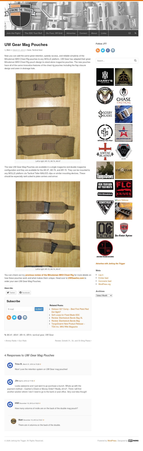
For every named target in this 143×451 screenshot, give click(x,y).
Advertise (71, 33)
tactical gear (38, 334)
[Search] (135, 60)
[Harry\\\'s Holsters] (105, 84)
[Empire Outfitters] (105, 214)
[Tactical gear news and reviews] (20, 26)
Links (103, 33)
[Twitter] (14, 317)
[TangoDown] (105, 177)
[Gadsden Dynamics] (123, 158)
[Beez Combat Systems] (123, 237)
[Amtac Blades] (105, 158)
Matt (8, 50)
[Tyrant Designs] (123, 218)
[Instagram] (25, 317)
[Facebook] (19, 317)
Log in (100, 274)
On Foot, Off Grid (54, 33)
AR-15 (22, 334)
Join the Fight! (14, 33)
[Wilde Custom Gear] (105, 103)
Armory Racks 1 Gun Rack (15, 340)
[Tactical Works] (105, 256)
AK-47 (9, 334)
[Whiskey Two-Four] (105, 140)
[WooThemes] (133, 440)
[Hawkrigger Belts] (123, 121)
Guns (29, 50)
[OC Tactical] (105, 237)
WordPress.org (104, 284)
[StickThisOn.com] (105, 196)
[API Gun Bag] (123, 140)
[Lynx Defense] (121, 200)
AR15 (28, 334)
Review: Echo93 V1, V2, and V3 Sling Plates (73, 340)
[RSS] (9, 317)
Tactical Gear (37, 50)
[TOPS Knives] (123, 84)
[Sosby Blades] (105, 121)
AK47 (15, 334)
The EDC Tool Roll (33, 33)
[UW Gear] (123, 177)
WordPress (112, 440)
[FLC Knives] (123, 196)
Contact (83, 33)
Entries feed (103, 278)
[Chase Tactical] (123, 103)
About (94, 33)
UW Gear (49, 334)
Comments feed (104, 281)
